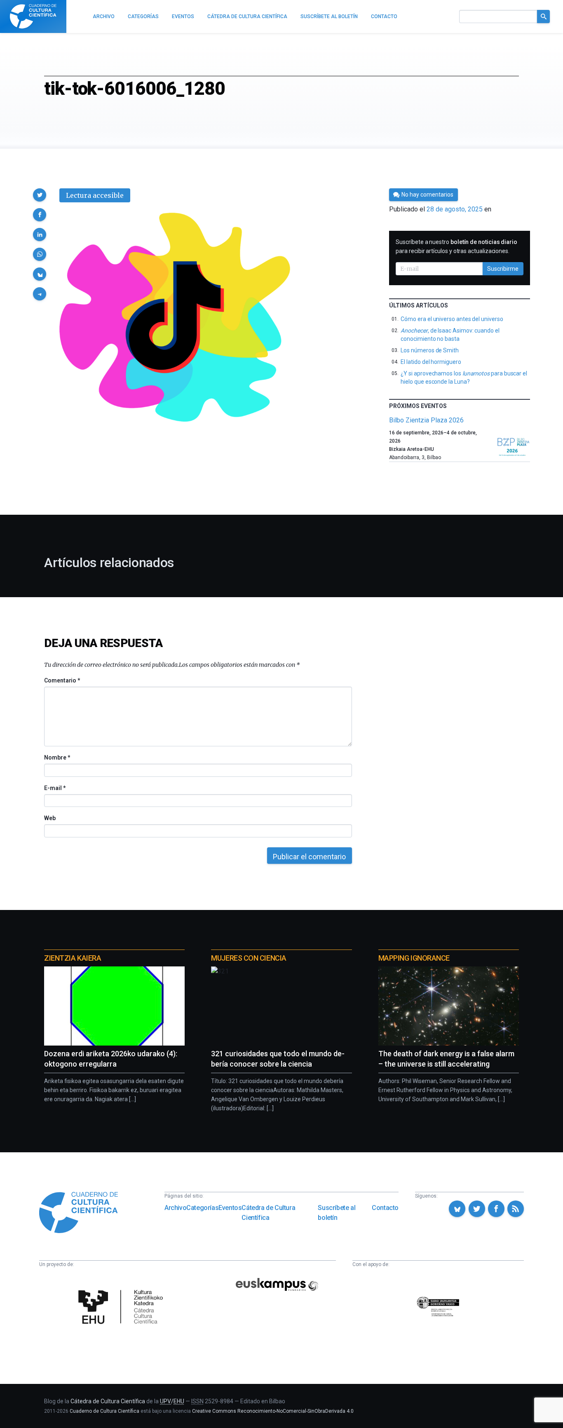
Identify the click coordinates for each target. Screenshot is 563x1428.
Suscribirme (502, 268)
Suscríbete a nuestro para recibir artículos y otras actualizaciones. (456, 246)
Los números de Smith (430, 350)
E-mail (54, 788)
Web (50, 818)
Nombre (57, 757)
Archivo (175, 1208)
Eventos (230, 1208)
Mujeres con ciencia (248, 958)
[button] (39, 195)
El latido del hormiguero (431, 362)
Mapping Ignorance (414, 958)
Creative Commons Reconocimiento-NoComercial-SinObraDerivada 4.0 (273, 1411)
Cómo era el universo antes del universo (452, 319)
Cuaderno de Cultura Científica (104, 1411)
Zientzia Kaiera (72, 958)
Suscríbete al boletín (336, 1213)
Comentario (62, 680)
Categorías (202, 1208)
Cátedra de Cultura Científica (268, 1213)
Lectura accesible (95, 195)
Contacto (385, 1208)
